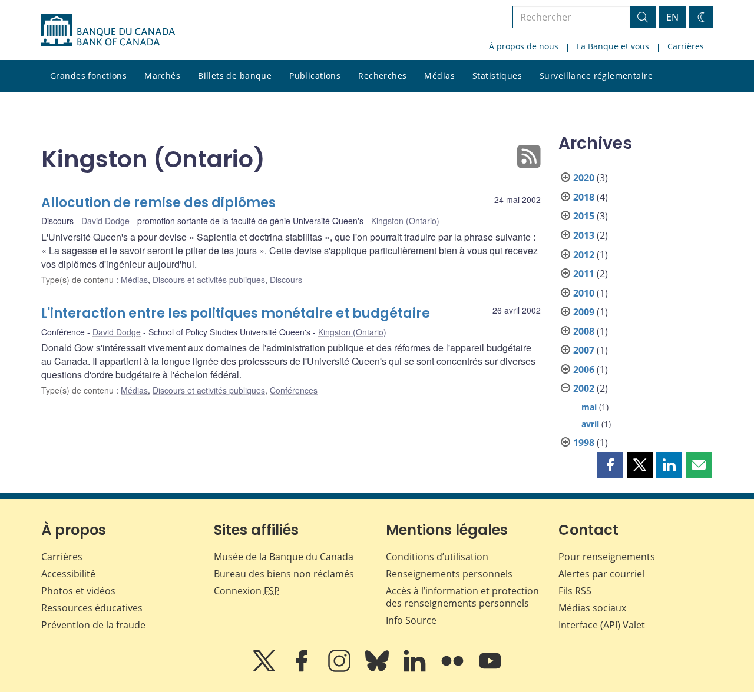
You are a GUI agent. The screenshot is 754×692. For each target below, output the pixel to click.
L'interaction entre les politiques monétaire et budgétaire (235, 313)
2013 (583, 235)
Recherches (382, 75)
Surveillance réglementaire (596, 75)
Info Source (411, 620)
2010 (583, 293)
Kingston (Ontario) (405, 221)
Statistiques (497, 75)
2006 (583, 369)
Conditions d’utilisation (437, 556)
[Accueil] (108, 30)
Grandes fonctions (88, 75)
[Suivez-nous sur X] (265, 669)
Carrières (685, 46)
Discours (286, 279)
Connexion (247, 590)
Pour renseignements (606, 556)
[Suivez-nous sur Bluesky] (378, 669)
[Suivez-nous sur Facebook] (303, 669)
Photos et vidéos (78, 590)
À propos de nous (523, 46)
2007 (583, 350)
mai (589, 406)
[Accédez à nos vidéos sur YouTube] (490, 669)
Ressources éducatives (92, 607)
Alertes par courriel (601, 573)
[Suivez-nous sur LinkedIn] (416, 669)
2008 (583, 331)
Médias (439, 75)
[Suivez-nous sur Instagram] (340, 669)
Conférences (294, 390)
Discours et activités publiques (209, 279)
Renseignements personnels (449, 573)
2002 (583, 388)
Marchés (162, 75)
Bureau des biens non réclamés (284, 573)
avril (590, 424)
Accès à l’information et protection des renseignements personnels (462, 597)
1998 (583, 442)
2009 (583, 311)
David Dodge (105, 221)
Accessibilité (68, 573)
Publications (314, 75)
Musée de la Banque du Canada (283, 556)
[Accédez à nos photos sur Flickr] (453, 669)
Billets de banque (235, 75)
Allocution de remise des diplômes (158, 203)
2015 (583, 215)
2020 (583, 177)
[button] (610, 465)
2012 (583, 254)
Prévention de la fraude (93, 624)
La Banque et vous (613, 46)
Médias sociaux (592, 607)
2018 (583, 197)
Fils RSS (574, 590)
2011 (583, 273)
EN (672, 17)
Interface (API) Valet (601, 624)
